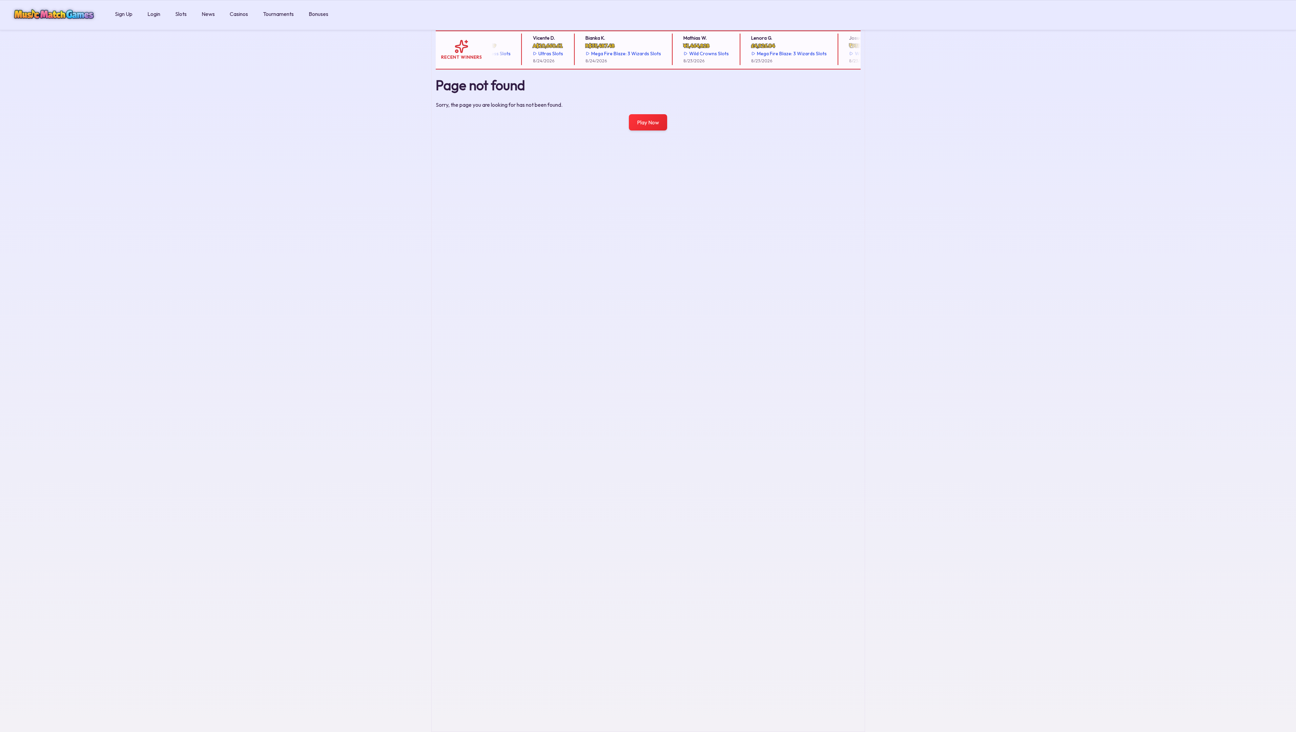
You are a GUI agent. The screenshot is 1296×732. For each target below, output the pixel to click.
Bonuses (318, 14)
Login (153, 14)
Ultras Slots (540, 53)
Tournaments (278, 14)
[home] (56, 25)
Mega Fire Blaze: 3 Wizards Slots (616, 53)
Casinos (239, 14)
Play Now (648, 122)
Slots (181, 14)
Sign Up (123, 14)
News (208, 14)
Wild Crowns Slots (698, 53)
